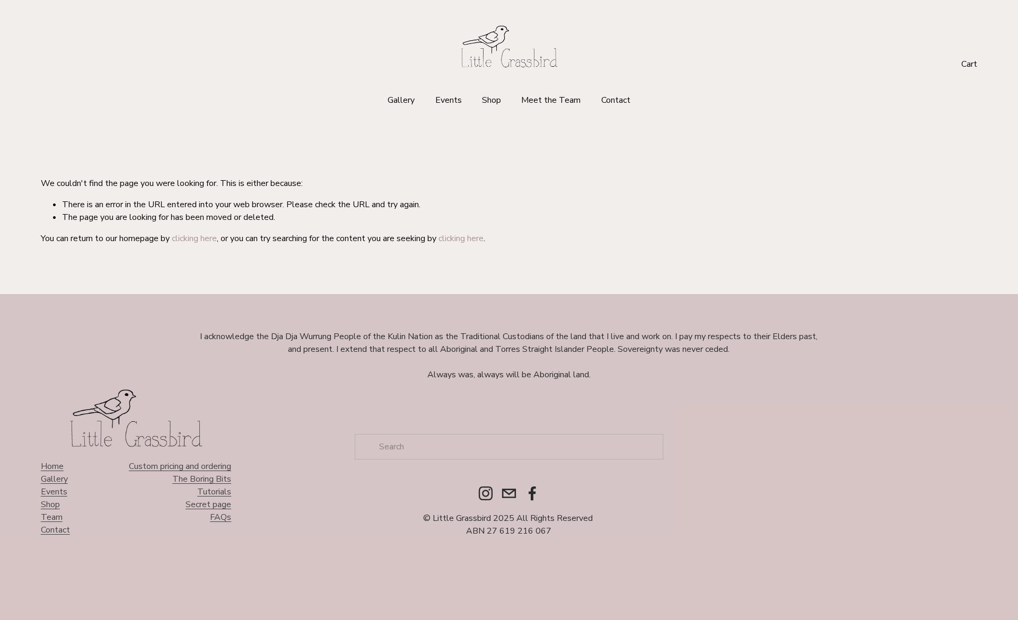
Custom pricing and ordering (180, 466)
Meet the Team (551, 100)
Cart (969, 64)
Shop (491, 100)
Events (448, 100)
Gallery (401, 100)
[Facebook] (532, 493)
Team (52, 517)
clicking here (194, 238)
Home (52, 466)
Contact (615, 100)
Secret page (208, 504)
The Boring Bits (201, 479)
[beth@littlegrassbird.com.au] (509, 493)
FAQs (220, 517)
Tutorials (214, 492)
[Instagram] (485, 493)
